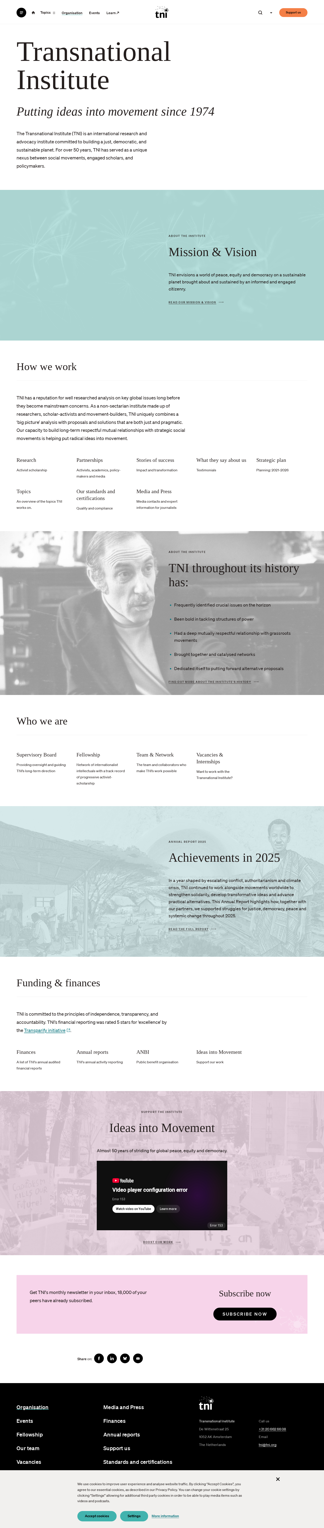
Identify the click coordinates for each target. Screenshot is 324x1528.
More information (165, 1516)
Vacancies (29, 1462)
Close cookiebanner (278, 1479)
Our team (28, 1448)
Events (94, 13)
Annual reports (121, 1434)
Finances (114, 1421)
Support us (293, 12)
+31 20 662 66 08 (272, 1429)
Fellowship (30, 1434)
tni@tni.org (268, 1444)
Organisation (72, 13)
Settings (134, 1516)
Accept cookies (97, 1516)
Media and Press (123, 1407)
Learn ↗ (112, 13)
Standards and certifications (137, 1462)
